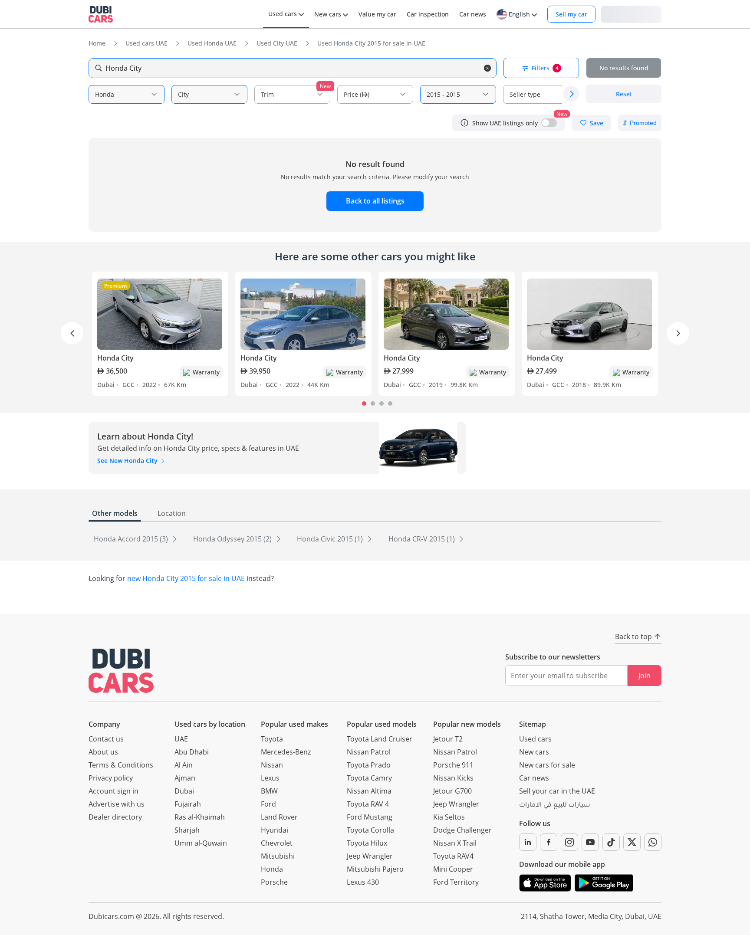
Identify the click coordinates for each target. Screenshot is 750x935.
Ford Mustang (369, 817)
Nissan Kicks (453, 778)
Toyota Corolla (370, 830)
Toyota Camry (369, 778)
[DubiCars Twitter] (632, 842)
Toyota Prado (369, 765)
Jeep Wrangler (370, 856)
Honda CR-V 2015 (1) (422, 539)
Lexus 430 (363, 882)
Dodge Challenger (462, 830)
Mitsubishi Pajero (375, 869)
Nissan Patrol (369, 752)
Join (644, 675)
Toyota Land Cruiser (379, 739)
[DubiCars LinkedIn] (527, 842)
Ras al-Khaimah (199, 817)
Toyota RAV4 (453, 856)
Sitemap (532, 724)
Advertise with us (117, 804)
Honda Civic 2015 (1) (331, 539)
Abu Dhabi (191, 752)
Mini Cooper (453, 869)
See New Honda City (128, 460)
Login (631, 14)
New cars (534, 752)
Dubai (184, 791)
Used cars (535, 739)
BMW (269, 791)
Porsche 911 (453, 765)
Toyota (272, 739)
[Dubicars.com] (121, 670)
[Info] (464, 122)
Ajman (184, 778)
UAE (181, 739)
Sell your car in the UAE (557, 791)
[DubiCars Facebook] (548, 842)
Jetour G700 (452, 791)
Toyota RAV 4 (368, 804)
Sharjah (187, 830)
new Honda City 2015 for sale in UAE (186, 578)
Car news (534, 778)
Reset (624, 94)
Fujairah (187, 804)
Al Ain (183, 765)
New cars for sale (547, 765)
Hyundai (274, 830)
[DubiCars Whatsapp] (652, 842)
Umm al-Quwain (200, 843)
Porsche (274, 882)
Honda (272, 869)
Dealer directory (115, 817)
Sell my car (571, 14)
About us (103, 752)
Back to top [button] (633, 636)
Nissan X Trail (455, 843)
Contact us (106, 739)
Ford (268, 804)
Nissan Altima (369, 791)
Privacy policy (111, 778)
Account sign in (113, 791)
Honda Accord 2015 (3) (132, 539)
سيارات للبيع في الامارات (554, 805)
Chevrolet (277, 843)
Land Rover (279, 817)
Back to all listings (375, 201)
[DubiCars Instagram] (569, 842)
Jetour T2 (448, 739)
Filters (545, 68)
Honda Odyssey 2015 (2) (233, 539)
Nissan (272, 765)
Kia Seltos (449, 817)
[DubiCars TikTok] (611, 842)
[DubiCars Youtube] (590, 842)
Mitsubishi (278, 856)
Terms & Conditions (121, 765)
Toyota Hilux (367, 843)
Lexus (270, 778)
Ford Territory (456, 882)
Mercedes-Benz (286, 752)
